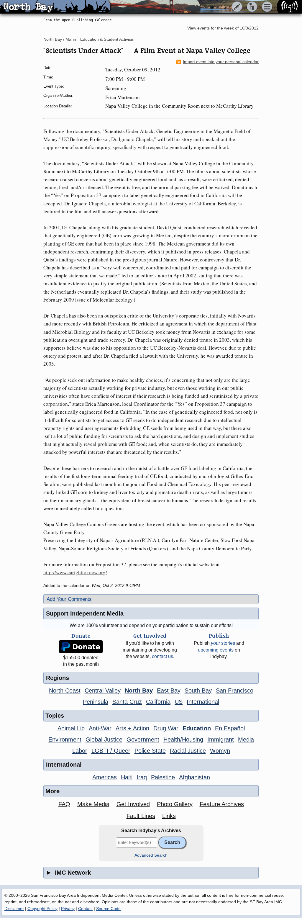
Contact (85, 908)
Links (169, 816)
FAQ (64, 804)
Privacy (68, 908)
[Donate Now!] (81, 646)
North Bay (139, 690)
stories (223, 643)
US (179, 701)
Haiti (126, 777)
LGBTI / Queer (110, 750)
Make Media (93, 804)
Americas (104, 777)
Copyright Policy (42, 908)
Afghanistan (194, 777)
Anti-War (100, 728)
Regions (57, 678)
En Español (230, 728)
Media (246, 739)
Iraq (142, 777)
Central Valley (103, 690)
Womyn (220, 750)
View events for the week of (223, 28)
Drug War (165, 728)
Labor (79, 750)
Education (197, 728)
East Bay (168, 690)
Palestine (163, 777)
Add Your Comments (69, 599)
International (203, 701)
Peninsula (95, 701)
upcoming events (216, 649)
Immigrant (220, 739)
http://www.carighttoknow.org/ (75, 572)
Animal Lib (71, 728)
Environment (64, 739)
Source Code (108, 908)
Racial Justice (188, 750)
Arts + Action (132, 728)
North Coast (65, 690)
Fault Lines (141, 816)
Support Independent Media (85, 613)
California (158, 701)
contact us (162, 656)
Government (143, 739)
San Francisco (234, 690)
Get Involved (133, 804)
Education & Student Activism (107, 39)
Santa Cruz (127, 701)
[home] (55, 7)
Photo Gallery (175, 804)
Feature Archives (222, 804)
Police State (150, 750)
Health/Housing (183, 739)
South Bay (198, 690)
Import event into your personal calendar (221, 62)
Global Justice (104, 739)
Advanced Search (151, 855)
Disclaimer (14, 908)
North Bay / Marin (59, 39)
